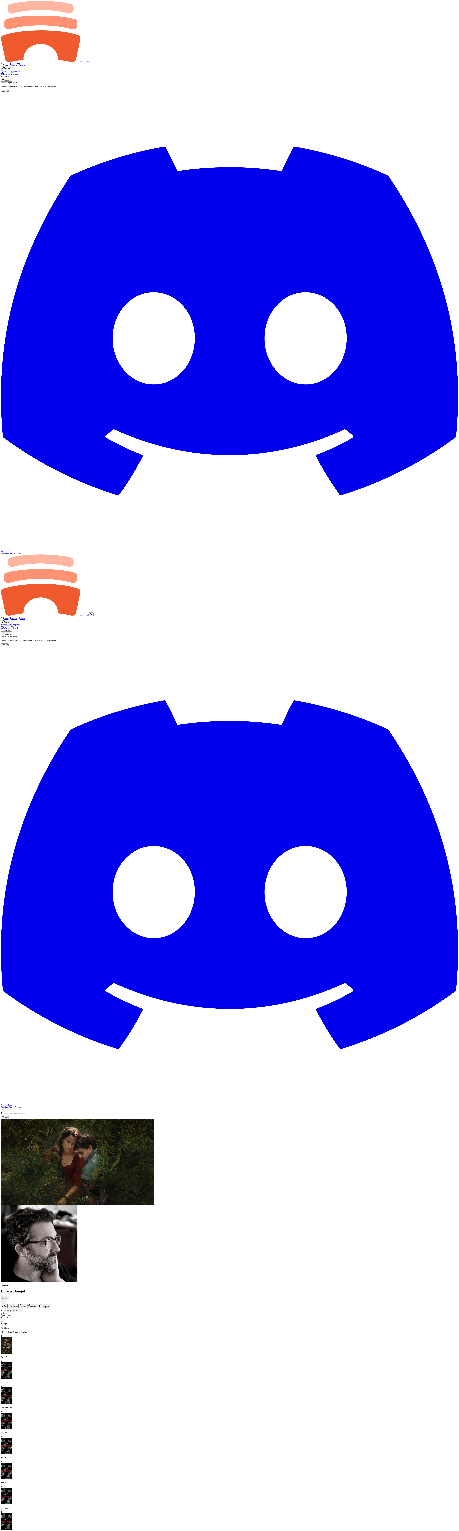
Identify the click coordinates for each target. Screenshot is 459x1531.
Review (12, 553)
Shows (22, 65)
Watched (7, 74)
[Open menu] (3, 1110)
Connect (5, 91)
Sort (9, 1310)
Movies (14, 65)
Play (6, 1299)
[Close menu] (91, 614)
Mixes (3, 71)
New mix (8, 80)
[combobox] (12, 1310)
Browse (7, 69)
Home (6, 65)
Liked (15, 74)
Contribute (5, 553)
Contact (18, 553)
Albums (9, 71)
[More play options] (3, 1302)
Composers (16, 71)
